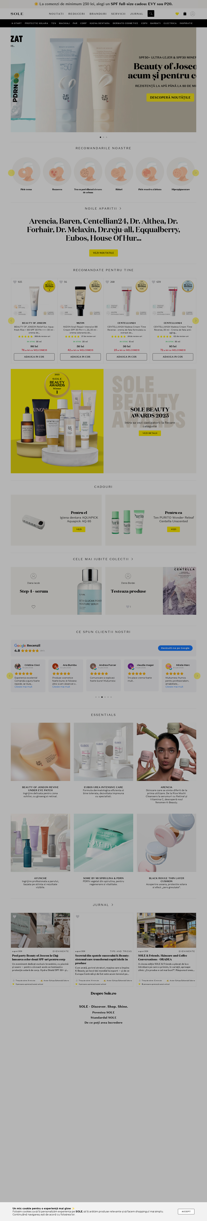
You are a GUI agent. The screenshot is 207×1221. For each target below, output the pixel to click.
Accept (186, 1211)
